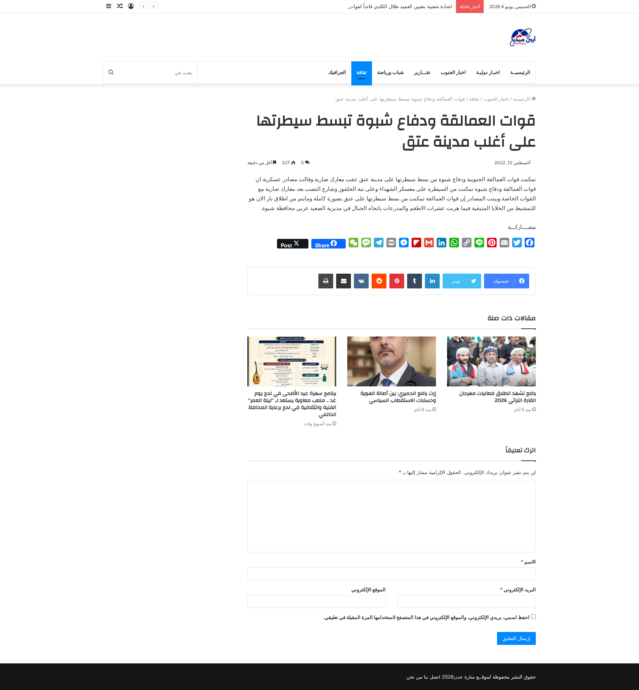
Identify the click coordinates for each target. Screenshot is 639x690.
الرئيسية (522, 99)
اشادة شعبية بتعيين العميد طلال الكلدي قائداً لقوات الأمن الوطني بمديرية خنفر (372, 6)
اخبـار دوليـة (488, 72)
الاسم (528, 562)
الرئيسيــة (520, 72)
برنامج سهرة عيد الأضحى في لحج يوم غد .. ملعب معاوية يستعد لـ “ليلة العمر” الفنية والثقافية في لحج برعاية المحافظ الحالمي (292, 404)
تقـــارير (422, 72)
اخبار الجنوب (453, 72)
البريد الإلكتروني (518, 589)
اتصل (435, 677)
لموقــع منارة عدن (472, 677)
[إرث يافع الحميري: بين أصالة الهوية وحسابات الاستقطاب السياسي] (391, 361)
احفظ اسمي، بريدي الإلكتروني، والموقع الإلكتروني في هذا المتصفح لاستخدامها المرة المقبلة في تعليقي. (426, 617)
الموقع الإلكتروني (368, 589)
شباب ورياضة (390, 72)
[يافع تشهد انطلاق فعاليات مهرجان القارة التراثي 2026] (491, 361)
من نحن (414, 677)
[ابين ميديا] (523, 37)
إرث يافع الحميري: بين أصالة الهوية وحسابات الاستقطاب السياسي (398, 397)
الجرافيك (337, 72)
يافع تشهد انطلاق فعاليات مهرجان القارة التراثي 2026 (497, 397)
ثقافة (361, 72)
